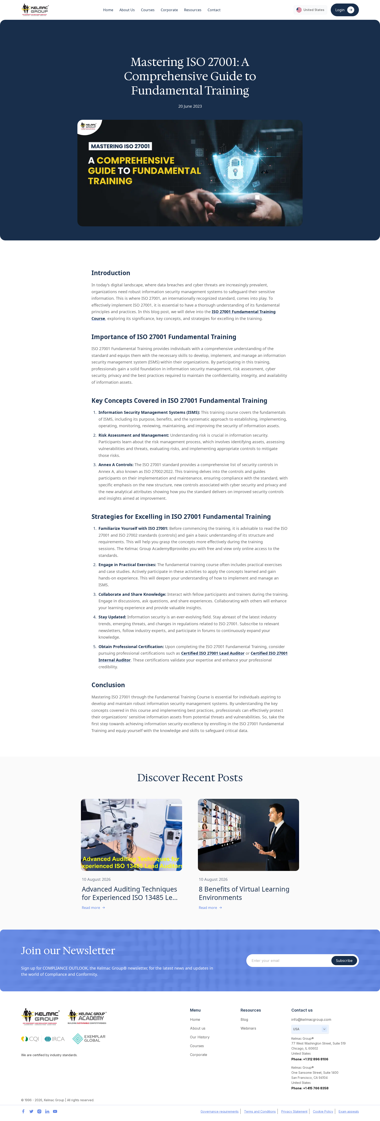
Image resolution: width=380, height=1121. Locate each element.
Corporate (198, 1054)
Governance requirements (220, 1111)
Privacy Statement (294, 1111)
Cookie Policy (323, 1111)
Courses (197, 1046)
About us (197, 1028)
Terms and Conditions (260, 1111)
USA (296, 1029)
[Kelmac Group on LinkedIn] (47, 1111)
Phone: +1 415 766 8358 (310, 1088)
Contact (214, 9)
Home (108, 9)
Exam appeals (349, 1111)
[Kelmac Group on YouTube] (55, 1111)
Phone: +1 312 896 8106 (309, 1059)
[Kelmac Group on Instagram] (39, 1111)
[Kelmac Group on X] (31, 1111)
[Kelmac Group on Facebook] (23, 1111)
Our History (200, 1037)
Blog (244, 1019)
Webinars (248, 1028)
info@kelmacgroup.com (311, 1019)
